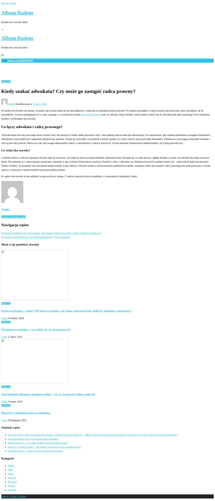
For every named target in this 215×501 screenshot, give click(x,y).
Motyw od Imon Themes (13, 496)
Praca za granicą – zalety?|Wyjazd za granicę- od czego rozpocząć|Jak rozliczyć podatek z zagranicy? (66, 310)
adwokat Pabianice (90, 114)
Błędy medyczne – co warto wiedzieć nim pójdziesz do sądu (38, 443)
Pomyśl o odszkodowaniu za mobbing (25, 413)
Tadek (11, 104)
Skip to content (8, 3)
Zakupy (11, 485)
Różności (12, 71)
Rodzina (12, 477)
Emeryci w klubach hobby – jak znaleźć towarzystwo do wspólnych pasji (44, 447)
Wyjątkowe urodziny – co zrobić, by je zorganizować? (36, 329)
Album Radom (17, 12)
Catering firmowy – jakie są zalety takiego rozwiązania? (35, 451)
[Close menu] (2, 29)
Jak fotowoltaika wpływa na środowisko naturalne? (33, 439)
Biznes (11, 465)
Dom (10, 469)
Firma (10, 473)
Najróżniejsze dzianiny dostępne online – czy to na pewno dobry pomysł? (48, 394)
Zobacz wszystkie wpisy (13, 216)
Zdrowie (12, 490)
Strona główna (15, 67)
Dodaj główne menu (20, 60)
